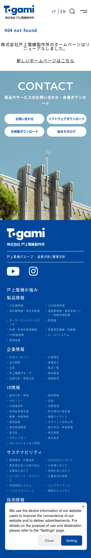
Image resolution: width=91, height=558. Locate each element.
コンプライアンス (59, 485)
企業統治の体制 (57, 476)
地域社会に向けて (59, 470)
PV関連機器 (16, 335)
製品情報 (16, 298)
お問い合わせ (24, 119)
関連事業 (14, 340)
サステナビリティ (24, 452)
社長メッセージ (19, 357)
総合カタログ (66, 131)
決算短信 (53, 406)
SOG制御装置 (56, 305)
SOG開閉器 (16, 305)
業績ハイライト (57, 416)
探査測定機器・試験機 (62, 329)
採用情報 (16, 500)
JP (53, 11)
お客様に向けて (57, 465)
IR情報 (13, 387)
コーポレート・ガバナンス (24, 478)
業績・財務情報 (19, 416)
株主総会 (53, 438)
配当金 (13, 432)
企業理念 (53, 357)
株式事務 (53, 432)
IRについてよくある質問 (24, 443)
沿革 (12, 368)
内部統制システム (20, 485)
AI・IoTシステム (58, 335)
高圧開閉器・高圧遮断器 (24, 311)
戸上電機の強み (22, 290)
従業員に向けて (19, 470)
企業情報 (16, 349)
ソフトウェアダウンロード (66, 119)
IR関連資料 (16, 406)
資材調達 (53, 373)
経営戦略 (53, 395)
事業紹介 (53, 362)
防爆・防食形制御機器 (23, 329)
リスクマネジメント (21, 490)
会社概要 (14, 362)
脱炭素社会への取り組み (24, 465)
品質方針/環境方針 (51, 256)
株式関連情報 (17, 427)
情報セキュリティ (59, 490)
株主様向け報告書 (59, 411)
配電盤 (52, 320)
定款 (51, 400)
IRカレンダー (17, 438)
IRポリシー (16, 400)
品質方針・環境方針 (21, 378)
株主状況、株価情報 (60, 427)
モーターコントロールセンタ (24, 322)
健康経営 (53, 378)
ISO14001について (60, 460)
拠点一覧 (53, 368)
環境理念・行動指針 (21, 460)
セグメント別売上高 (60, 422)
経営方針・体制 (19, 395)
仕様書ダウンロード (24, 131)
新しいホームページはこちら (46, 61)
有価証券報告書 (19, 411)
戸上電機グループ (20, 256)
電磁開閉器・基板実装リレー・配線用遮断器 (64, 313)
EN (63, 11)
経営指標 (14, 422)
